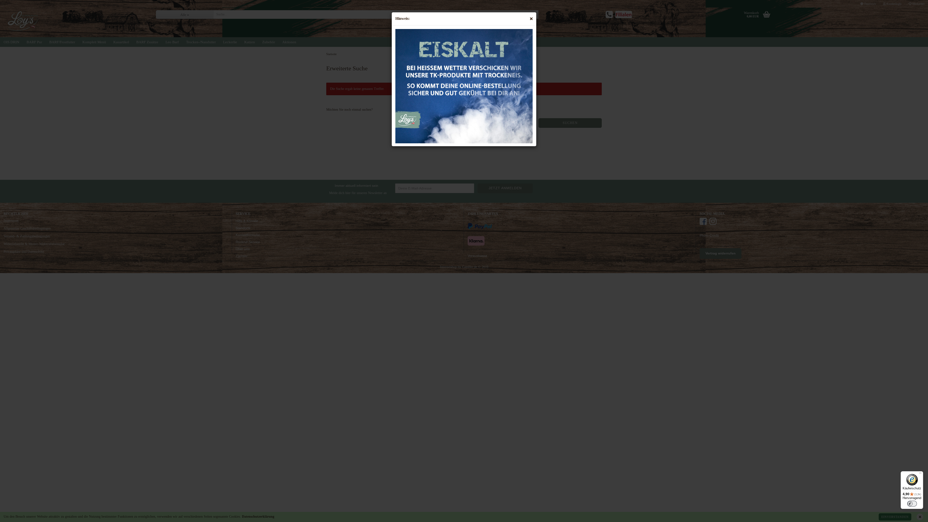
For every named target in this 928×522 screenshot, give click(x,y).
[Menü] (920, 474)
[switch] (912, 504)
